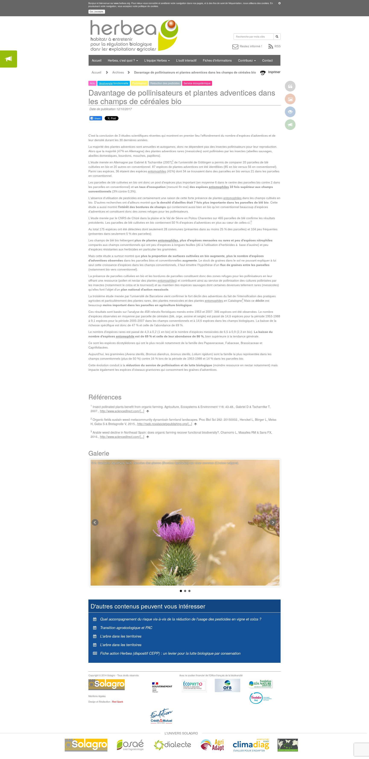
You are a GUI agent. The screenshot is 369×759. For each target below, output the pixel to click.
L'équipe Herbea (156, 60)
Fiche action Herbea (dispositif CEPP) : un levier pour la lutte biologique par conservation (170, 653)
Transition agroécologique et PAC (126, 627)
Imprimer (274, 72)
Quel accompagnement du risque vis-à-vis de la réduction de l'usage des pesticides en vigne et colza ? (180, 619)
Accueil (96, 60)
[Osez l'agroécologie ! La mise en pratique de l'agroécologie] (130, 744)
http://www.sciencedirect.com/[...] (122, 411)
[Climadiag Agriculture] (251, 744)
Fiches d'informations (217, 60)
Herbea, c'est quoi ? (122, 60)
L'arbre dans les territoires (120, 636)
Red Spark (117, 701)
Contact (267, 60)
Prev (95, 522)
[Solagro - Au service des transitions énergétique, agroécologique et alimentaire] (86, 744)
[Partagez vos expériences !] (8, 59)
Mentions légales (97, 696)
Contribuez (246, 60)
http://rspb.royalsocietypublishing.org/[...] (164, 424)
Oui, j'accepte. (97, 11)
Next (272, 522)
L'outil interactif (186, 60)
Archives (118, 72)
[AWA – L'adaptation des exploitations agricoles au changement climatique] (212, 744)
